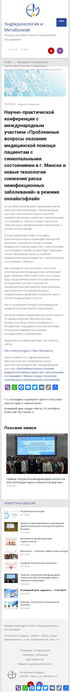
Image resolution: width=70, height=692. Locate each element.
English (25, 49)
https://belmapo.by (42, 350)
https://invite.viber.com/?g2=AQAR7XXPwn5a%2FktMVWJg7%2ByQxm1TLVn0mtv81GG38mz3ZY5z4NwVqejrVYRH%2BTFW (60, 51)
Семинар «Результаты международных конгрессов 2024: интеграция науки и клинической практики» (33, 480)
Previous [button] (6, 463)
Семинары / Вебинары (35, 654)
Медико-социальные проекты (35, 664)
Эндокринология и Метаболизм (23, 27)
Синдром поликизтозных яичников (38, 563)
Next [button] (63, 463)
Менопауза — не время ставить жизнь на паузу (44, 551)
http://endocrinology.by (17, 350)
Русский (13, 49)
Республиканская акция (32, 511)
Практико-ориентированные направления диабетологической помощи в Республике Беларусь (42, 526)
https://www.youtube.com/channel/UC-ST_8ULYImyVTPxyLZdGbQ (51, 51)
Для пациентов (35, 659)
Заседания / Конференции (29, 104)
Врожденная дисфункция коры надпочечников (36, 540)
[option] (35, 460)
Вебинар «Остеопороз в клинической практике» (39, 603)
